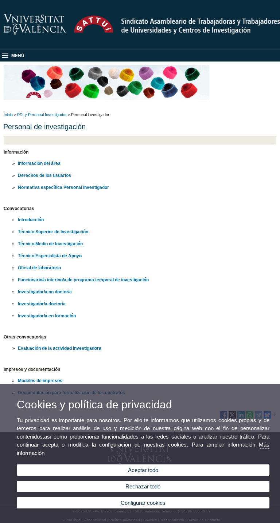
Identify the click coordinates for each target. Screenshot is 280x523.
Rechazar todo (142, 486)
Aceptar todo (143, 470)
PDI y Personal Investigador (42, 114)
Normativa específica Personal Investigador (63, 187)
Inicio (8, 114)
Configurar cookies (143, 503)
